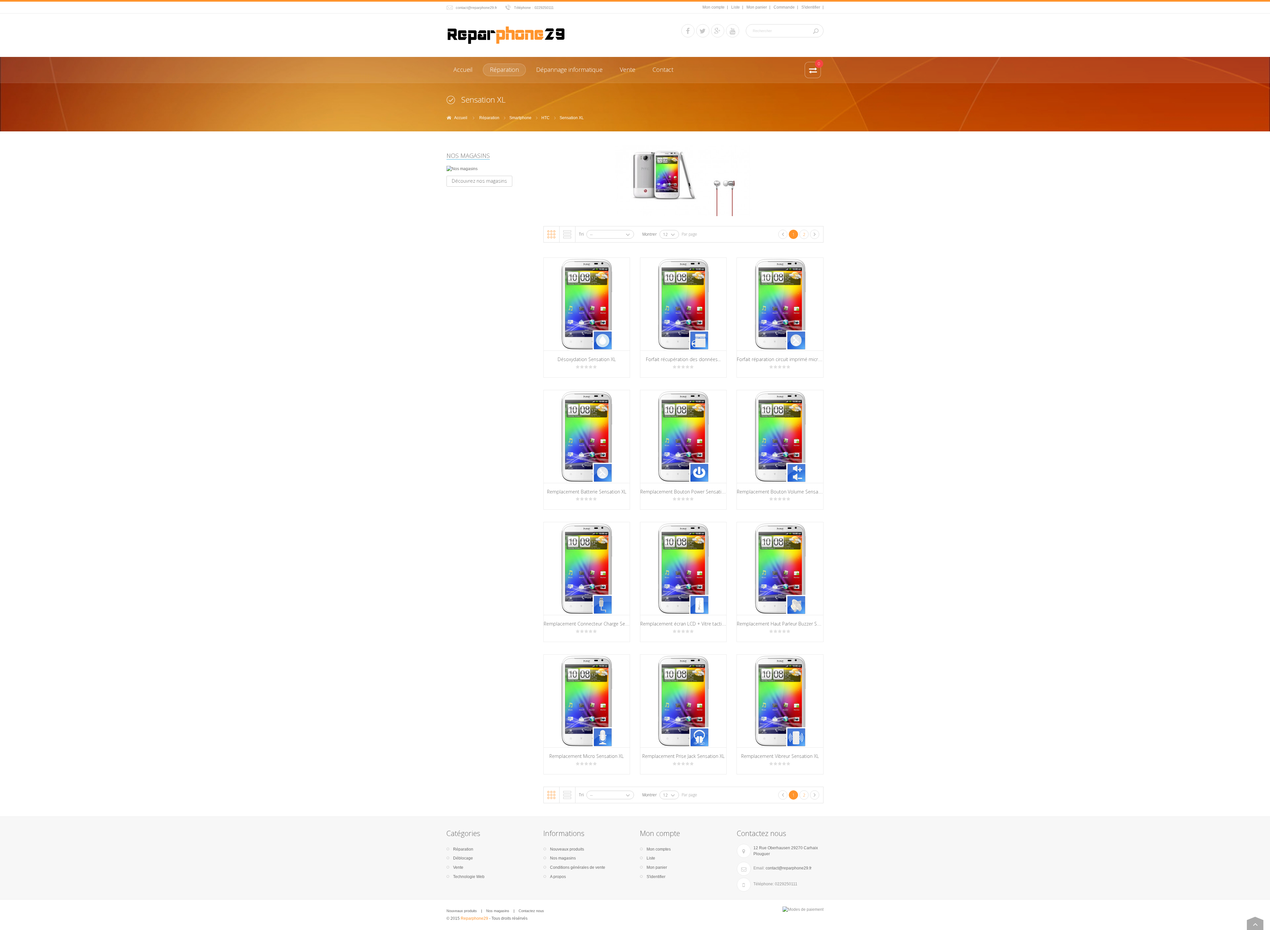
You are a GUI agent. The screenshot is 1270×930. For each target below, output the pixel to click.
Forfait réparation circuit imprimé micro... (780, 359)
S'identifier (810, 7)
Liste (735, 7)
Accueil (460, 118)
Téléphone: (763, 884)
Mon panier (756, 7)
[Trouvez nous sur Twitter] (702, 30)
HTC (545, 118)
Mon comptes (659, 849)
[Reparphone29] (506, 34)
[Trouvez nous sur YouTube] (732, 30)
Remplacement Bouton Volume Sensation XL (785, 491)
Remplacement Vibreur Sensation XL (780, 756)
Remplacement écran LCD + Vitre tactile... (684, 624)
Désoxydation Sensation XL (587, 359)
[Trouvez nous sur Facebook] (688, 30)
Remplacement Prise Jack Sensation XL (683, 756)
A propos (558, 876)
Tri (581, 234)
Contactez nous (531, 911)
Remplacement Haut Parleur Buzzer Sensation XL (789, 624)
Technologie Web (469, 876)
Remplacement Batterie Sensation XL (586, 491)
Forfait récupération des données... (683, 359)
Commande (784, 7)
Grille (551, 234)
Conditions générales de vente (577, 867)
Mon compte (713, 7)
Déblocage (463, 858)
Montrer (649, 234)
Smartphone (520, 118)
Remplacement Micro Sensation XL (586, 756)
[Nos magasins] (489, 169)
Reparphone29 (474, 918)
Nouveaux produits (567, 849)
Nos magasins (468, 156)
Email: (759, 868)
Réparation (489, 118)
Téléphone (522, 8)
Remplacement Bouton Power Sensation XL (686, 491)
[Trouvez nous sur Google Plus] (717, 30)
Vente (458, 867)
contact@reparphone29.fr (476, 8)
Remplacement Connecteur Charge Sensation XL (595, 624)
